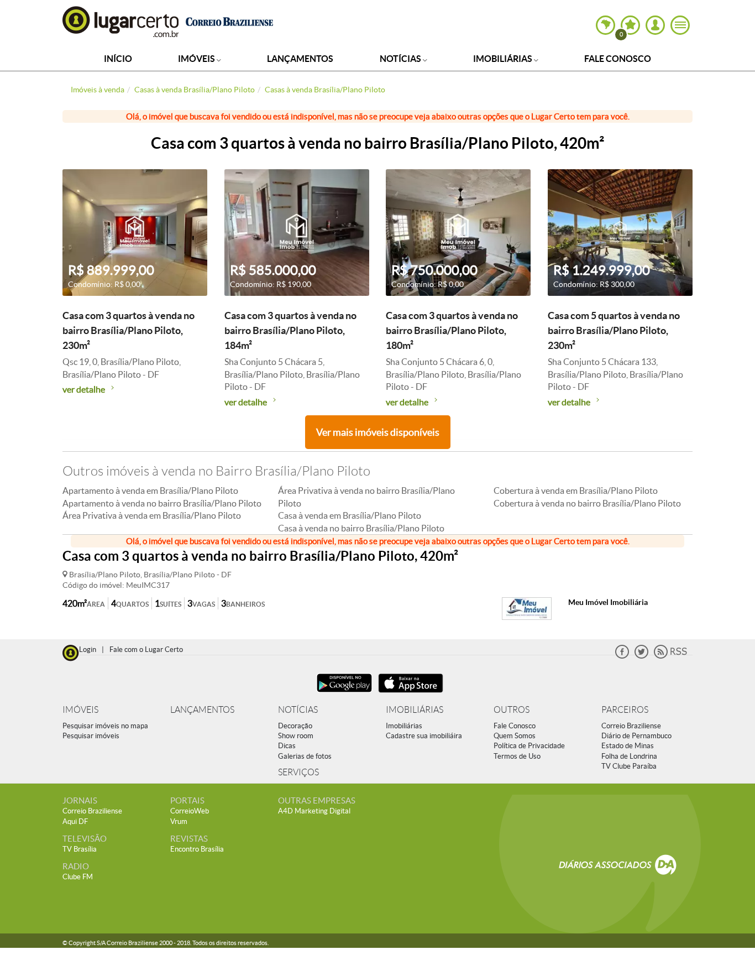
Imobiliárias (503, 59)
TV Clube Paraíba (629, 766)
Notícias (401, 59)
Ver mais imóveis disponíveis (377, 432)
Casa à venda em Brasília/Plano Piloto (349, 515)
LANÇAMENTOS (202, 709)
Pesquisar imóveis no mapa (105, 726)
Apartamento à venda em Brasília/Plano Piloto (150, 490)
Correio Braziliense (631, 726)
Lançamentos (300, 59)
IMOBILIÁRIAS (414, 709)
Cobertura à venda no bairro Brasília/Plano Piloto (587, 503)
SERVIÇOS (298, 772)
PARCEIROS (624, 709)
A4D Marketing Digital (314, 811)
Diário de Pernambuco (636, 736)
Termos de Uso (517, 756)
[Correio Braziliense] (229, 20)
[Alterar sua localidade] (605, 25)
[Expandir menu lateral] (680, 25)
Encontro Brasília (197, 849)
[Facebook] (622, 656)
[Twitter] (641, 656)
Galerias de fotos (305, 756)
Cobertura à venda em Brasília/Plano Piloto (576, 490)
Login (87, 649)
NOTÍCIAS (298, 709)
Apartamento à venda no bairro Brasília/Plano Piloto (161, 503)
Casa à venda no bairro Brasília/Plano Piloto (361, 528)
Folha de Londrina (629, 756)
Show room (295, 736)
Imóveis (197, 59)
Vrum (178, 821)
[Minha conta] (655, 25)
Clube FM (77, 877)
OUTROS (511, 709)
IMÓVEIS (80, 709)
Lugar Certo (121, 21)
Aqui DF (75, 821)
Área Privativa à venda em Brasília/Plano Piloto (151, 515)
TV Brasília (79, 849)
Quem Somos (515, 736)
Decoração (295, 726)
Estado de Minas (627, 746)
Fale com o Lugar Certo (146, 649)
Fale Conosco (617, 59)
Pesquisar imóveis (90, 736)
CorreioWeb (189, 811)
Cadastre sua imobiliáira (424, 736)
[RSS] (670, 656)
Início (118, 59)
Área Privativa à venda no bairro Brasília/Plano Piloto (366, 497)
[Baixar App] (344, 694)
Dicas (287, 746)
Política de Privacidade (529, 746)
